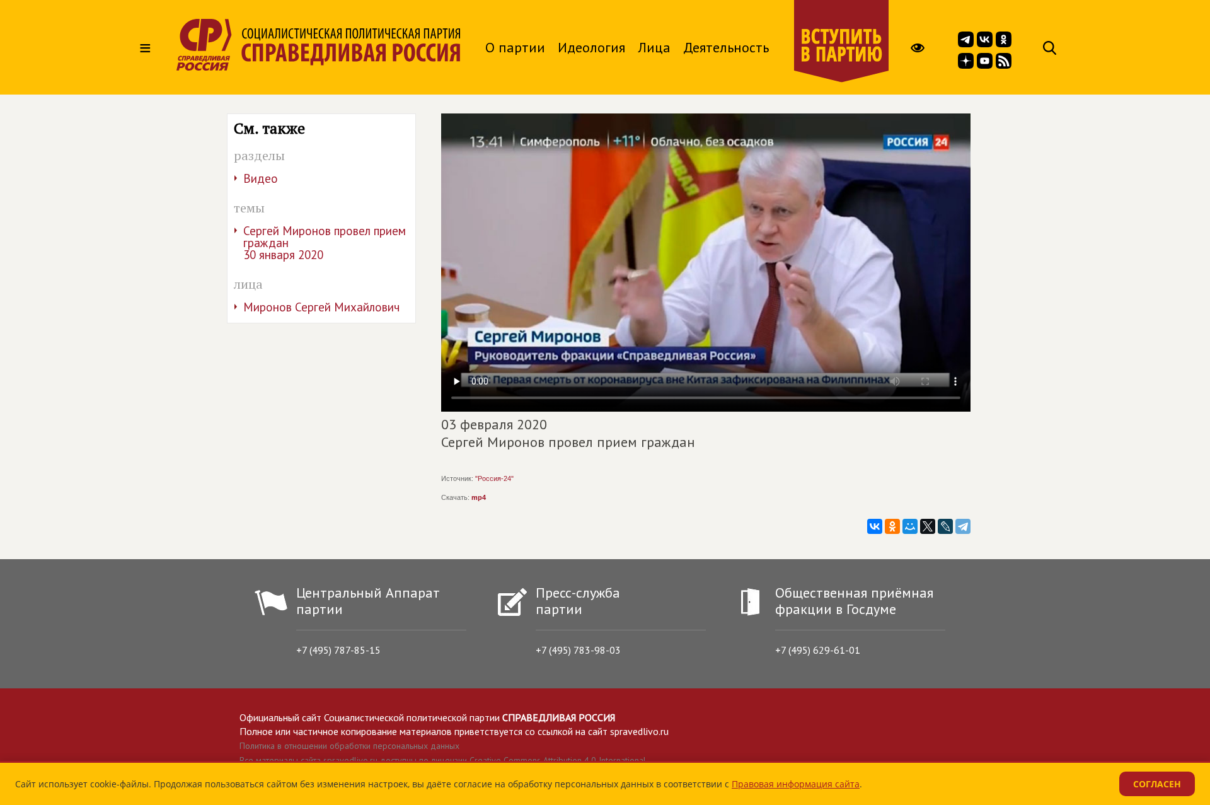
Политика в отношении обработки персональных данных (349, 745)
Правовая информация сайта (796, 784)
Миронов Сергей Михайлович (321, 307)
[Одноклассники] (892, 526)
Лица (654, 47)
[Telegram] (963, 526)
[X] (927, 526)
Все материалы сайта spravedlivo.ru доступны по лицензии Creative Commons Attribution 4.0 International (442, 760)
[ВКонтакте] (874, 526)
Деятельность (726, 47)
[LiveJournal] (945, 526)
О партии (515, 47)
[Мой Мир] (910, 526)
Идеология (591, 47)
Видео (260, 178)
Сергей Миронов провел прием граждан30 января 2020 (324, 242)
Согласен (1157, 784)
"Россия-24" (494, 478)
